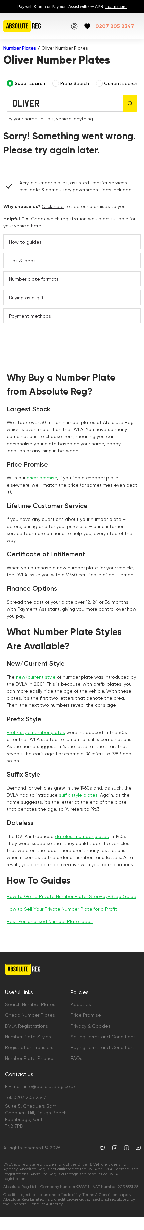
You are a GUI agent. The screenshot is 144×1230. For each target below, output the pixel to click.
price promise (42, 478)
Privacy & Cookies (91, 1026)
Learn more (116, 6)
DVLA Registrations (26, 1026)
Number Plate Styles (28, 1036)
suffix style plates (78, 795)
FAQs (76, 1058)
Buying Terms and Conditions (103, 1047)
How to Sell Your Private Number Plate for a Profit (62, 909)
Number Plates (19, 48)
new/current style (36, 677)
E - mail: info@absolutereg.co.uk (40, 1086)
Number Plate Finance (30, 1058)
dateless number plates (82, 836)
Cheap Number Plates (30, 1015)
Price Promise (86, 1015)
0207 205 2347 (114, 26)
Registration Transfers (29, 1047)
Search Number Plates (30, 1004)
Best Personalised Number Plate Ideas (50, 921)
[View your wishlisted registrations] (87, 26)
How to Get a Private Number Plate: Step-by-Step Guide (71, 896)
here (36, 225)
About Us (81, 1004)
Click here (53, 206)
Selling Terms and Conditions (103, 1036)
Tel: (25, 1097)
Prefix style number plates (36, 732)
